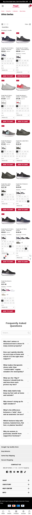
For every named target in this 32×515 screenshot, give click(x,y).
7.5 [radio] (17, 108)
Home (2, 11)
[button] (2, 24)
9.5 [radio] (10, 58)
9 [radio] (7, 58)
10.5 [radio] (2, 61)
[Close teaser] (8, 254)
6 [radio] (22, 106)
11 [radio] (5, 61)
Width (2, 68)
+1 (23, 243)
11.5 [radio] (8, 61)
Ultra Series (22, 11)
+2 (9, 295)
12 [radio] (11, 61)
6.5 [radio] (25, 106)
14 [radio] (5, 63)
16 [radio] (10, 63)
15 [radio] (7, 63)
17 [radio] (12, 63)
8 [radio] (2, 58)
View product (23, 76)
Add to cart (8, 76)
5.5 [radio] (19, 106)
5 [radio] (2, 151)
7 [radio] (27, 106)
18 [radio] (2, 65)
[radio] (3, 55)
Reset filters (5, 27)
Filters (26, 24)
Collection (15, 11)
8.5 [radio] (5, 58)
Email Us (26, 468)
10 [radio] (12, 58)
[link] (9, 512)
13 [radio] (2, 63)
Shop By (8, 11)
